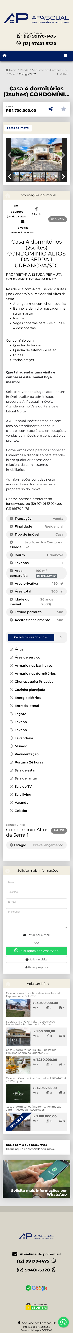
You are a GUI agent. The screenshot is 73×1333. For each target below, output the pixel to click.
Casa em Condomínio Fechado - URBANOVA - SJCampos (36, 1079)
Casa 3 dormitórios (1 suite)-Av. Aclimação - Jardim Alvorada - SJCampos (34, 1108)
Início (12, 70)
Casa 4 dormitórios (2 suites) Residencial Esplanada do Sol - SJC (33, 994)
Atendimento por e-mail (40, 1254)
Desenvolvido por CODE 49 (36, 1330)
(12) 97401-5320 (40, 43)
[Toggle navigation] (65, 55)
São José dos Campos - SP (49, 70)
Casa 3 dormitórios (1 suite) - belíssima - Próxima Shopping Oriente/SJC (32, 1051)
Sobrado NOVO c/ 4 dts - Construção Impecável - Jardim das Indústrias (30, 1023)
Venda (24, 70)
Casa (12, 74)
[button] (10, 155)
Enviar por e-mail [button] (38, 935)
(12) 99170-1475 (40, 36)
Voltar (63, 74)
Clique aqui (13, 1149)
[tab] (18, 128)
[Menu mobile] (4, 55)
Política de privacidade (36, 1326)
